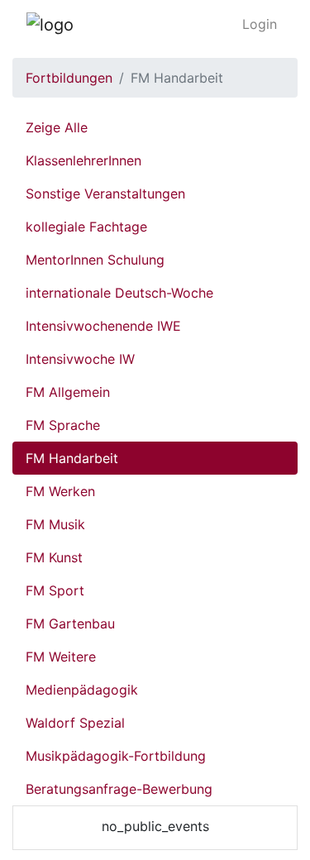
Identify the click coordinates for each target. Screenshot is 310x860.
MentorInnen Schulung (95, 259)
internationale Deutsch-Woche (119, 292)
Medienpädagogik (82, 689)
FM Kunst (54, 557)
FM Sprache (63, 425)
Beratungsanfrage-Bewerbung (119, 789)
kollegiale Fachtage (86, 226)
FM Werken (60, 491)
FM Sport (55, 590)
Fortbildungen (69, 77)
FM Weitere (61, 656)
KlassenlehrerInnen (83, 160)
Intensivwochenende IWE (103, 326)
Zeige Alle (57, 127)
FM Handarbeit (72, 458)
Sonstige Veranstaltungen (105, 193)
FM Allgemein (68, 392)
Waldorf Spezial (75, 722)
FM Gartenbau (70, 623)
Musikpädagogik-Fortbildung (116, 756)
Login (259, 24)
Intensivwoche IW (80, 359)
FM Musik (55, 524)
